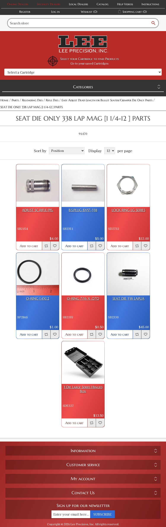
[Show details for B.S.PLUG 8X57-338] (83, 185)
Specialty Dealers (48, 4)
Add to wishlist (54, 245)
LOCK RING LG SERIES (128, 210)
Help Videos (125, 4)
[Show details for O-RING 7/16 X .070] (83, 274)
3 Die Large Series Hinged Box (83, 389)
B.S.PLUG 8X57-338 (83, 210)
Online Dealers (17, 4)
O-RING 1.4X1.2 (37, 299)
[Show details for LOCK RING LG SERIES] (128, 185)
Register (24, 12)
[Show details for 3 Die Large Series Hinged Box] (83, 362)
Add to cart (29, 246)
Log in (55, 12)
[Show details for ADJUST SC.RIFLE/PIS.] (37, 185)
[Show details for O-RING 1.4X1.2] (37, 274)
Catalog (103, 4)
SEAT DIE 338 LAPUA (128, 299)
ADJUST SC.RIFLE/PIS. (37, 210)
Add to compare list (46, 245)
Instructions (150, 4)
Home (4, 100)
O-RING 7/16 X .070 (83, 299)
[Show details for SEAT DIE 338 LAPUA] (128, 274)
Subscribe (102, 514)
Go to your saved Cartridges (89, 63)
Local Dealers (78, 4)
